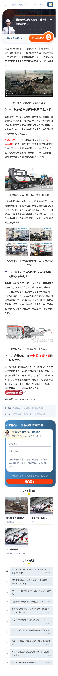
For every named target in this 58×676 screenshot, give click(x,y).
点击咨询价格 (12, 392)
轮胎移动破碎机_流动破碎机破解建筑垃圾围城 (31, 630)
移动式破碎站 (12, 549)
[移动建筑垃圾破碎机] (16, 505)
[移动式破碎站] (16, 536)
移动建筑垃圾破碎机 (15, 518)
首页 (14, 4)
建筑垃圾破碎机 (40, 356)
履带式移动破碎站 (39, 518)
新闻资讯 (22, 4)
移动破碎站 (10, 139)
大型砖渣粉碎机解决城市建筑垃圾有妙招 (29, 414)
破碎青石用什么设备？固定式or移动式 (27, 408)
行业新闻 (32, 4)
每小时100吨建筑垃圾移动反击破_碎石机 (28, 619)
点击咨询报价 (38, 38)
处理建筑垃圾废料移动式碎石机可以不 (27, 601)
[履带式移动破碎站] (41, 505)
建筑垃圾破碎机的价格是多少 (24, 662)
